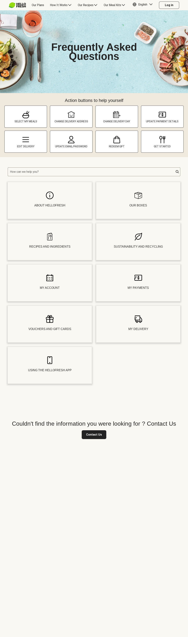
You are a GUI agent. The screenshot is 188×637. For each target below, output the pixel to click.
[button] (143, 5)
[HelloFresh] (17, 5)
